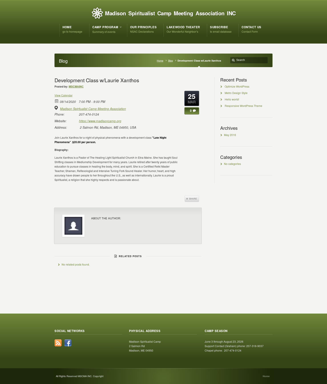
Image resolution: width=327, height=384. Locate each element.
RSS (58, 342)
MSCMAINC (76, 86)
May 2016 (230, 135)
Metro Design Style (236, 93)
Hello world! (232, 99)
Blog (170, 60)
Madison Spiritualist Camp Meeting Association (93, 109)
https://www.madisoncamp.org (100, 121)
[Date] (56, 101)
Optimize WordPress (237, 86)
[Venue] (56, 108)
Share (192, 198)
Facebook (67, 342)
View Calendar (63, 95)
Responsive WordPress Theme (243, 106)
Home (160, 60)
